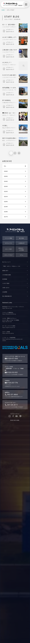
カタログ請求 (5, 283)
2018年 (6, 211)
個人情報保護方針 (7, 296)
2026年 (6, 171)
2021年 (6, 196)
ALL (5, 166)
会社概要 (4, 292)
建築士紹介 (5, 270)
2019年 (6, 206)
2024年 (6, 181)
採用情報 (4, 279)
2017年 (6, 216)
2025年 (6, 176)
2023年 (6, 186)
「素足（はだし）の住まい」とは (11, 266)
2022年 (6, 191)
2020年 (6, 201)
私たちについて (6, 262)
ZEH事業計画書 (6, 275)
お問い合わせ (5, 287)
